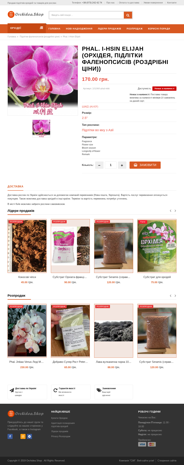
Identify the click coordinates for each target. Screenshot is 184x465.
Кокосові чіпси (27, 276)
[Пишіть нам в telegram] (29, 436)
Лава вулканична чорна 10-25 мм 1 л (114, 361)
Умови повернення (153, 2)
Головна (12, 36)
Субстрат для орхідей (157, 276)
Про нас (110, 2)
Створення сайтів (167, 460)
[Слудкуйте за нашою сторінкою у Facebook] (10, 436)
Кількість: (87, 165)
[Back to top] (180, 458)
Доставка (15, 186)
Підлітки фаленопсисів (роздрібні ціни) (40, 36)
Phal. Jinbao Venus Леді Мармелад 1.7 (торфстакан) (28, 361)
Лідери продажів (59, 431)
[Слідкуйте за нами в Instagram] (23, 436)
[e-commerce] (27, 14)
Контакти (171, 2)
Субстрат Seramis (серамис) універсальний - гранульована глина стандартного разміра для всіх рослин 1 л (114, 276)
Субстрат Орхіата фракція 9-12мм (71, 276)
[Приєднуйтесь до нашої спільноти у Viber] (16, 436)
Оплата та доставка (129, 2)
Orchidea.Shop (34, 460)
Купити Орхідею (59, 418)
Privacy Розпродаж (60, 436)
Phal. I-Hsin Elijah (71, 36)
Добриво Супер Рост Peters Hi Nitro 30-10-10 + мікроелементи (71, 361)
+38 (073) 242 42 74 (92, 2)
